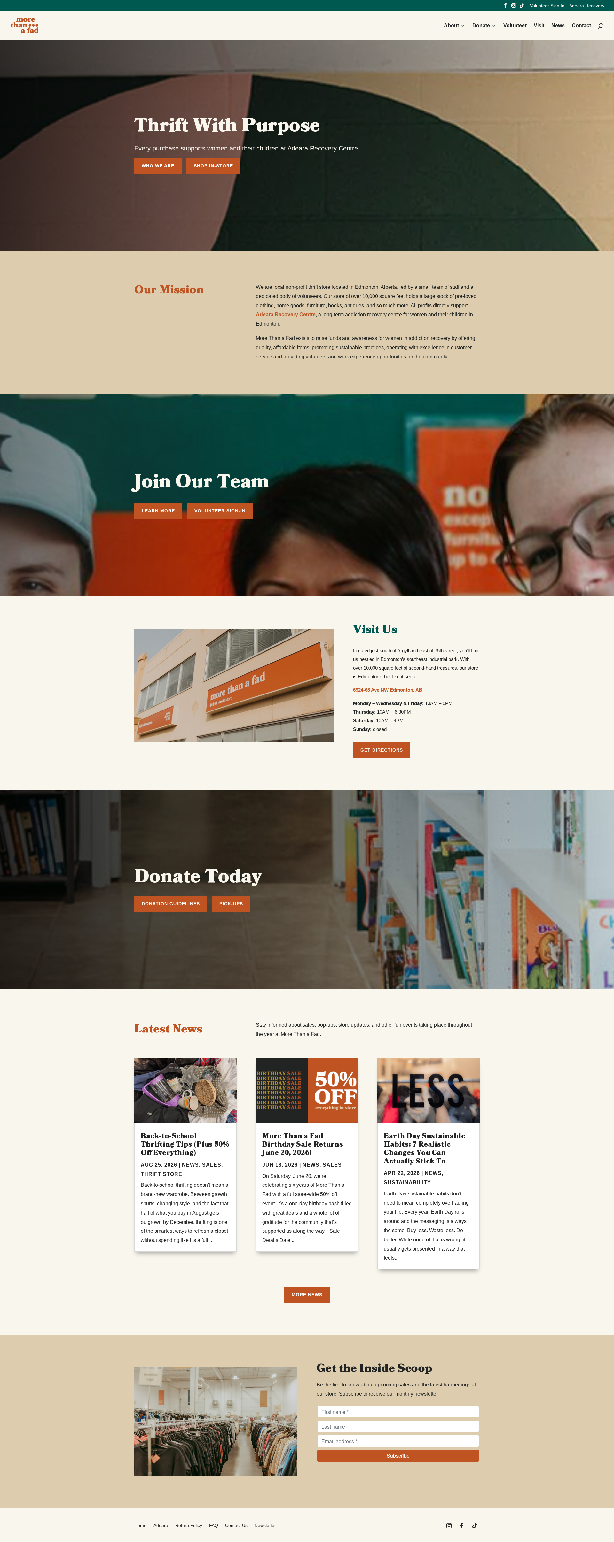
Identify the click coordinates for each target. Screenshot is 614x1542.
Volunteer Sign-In (220, 510)
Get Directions (381, 750)
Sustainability (407, 1182)
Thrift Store (161, 1174)
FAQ (213, 1525)
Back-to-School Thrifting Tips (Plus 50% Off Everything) (185, 1145)
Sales (211, 1165)
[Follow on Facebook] (462, 1526)
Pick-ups (231, 903)
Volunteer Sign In (547, 6)
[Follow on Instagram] (449, 1526)
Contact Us (236, 1525)
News (558, 25)
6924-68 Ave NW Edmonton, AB (387, 690)
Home (140, 1525)
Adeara (161, 1525)
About (451, 25)
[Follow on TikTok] (474, 1526)
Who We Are (158, 165)
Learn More (158, 510)
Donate (481, 25)
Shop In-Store (213, 165)
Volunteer (515, 25)
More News (307, 1294)
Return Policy (188, 1525)
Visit (539, 25)
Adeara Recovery (586, 6)
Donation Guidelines (171, 903)
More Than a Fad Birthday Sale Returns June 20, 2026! (302, 1145)
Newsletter (265, 1525)
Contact (581, 25)
